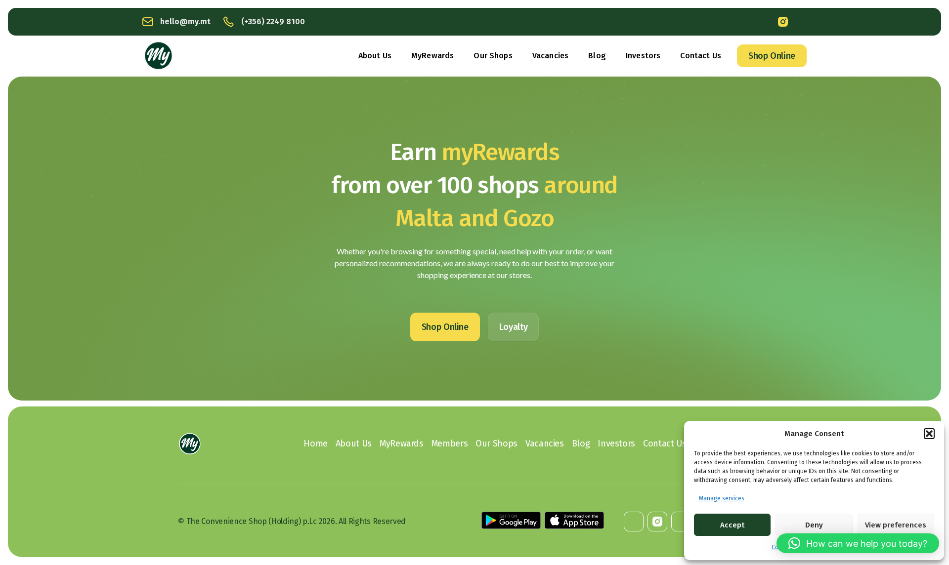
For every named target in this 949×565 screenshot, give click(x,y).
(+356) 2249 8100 (273, 21)
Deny (814, 525)
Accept (732, 525)
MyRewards (432, 55)
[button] (929, 434)
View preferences (895, 525)
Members (449, 443)
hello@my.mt (185, 21)
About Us (374, 55)
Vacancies (550, 55)
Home (315, 443)
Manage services (721, 498)
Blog (597, 55)
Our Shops (493, 55)
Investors (643, 55)
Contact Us (700, 55)
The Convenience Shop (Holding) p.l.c (251, 521)
